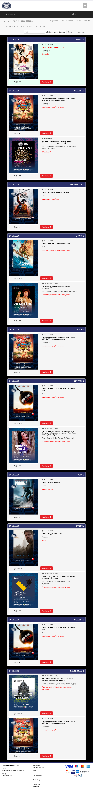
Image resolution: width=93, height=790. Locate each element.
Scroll (85, 5)
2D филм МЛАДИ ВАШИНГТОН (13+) (56, 192)
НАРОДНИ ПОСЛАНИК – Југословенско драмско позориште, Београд (57, 679)
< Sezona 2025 (26, 26)
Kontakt (87, 21)
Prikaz (70, 32)
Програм (81, 32)
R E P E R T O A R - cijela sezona (17, 20)
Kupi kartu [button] (46, 82)
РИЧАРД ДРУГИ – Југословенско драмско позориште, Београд (58, 577)
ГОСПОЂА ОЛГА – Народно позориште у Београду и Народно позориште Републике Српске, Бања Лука (59, 433)
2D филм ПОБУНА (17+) (51, 482)
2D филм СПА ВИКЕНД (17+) (53, 47)
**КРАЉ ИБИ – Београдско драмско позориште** (56, 287)
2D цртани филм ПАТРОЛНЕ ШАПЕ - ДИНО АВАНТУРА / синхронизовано (58, 99)
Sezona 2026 (12, 26)
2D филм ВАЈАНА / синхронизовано (56, 243)
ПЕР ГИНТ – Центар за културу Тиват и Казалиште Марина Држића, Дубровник (57, 142)
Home (78, 21)
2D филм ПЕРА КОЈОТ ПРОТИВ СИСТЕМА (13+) (58, 389)
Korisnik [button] (10, 14)
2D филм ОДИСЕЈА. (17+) (52, 534)
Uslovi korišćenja (67, 21)
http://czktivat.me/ (38, 767)
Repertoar (54, 21)
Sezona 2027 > (40, 26)
